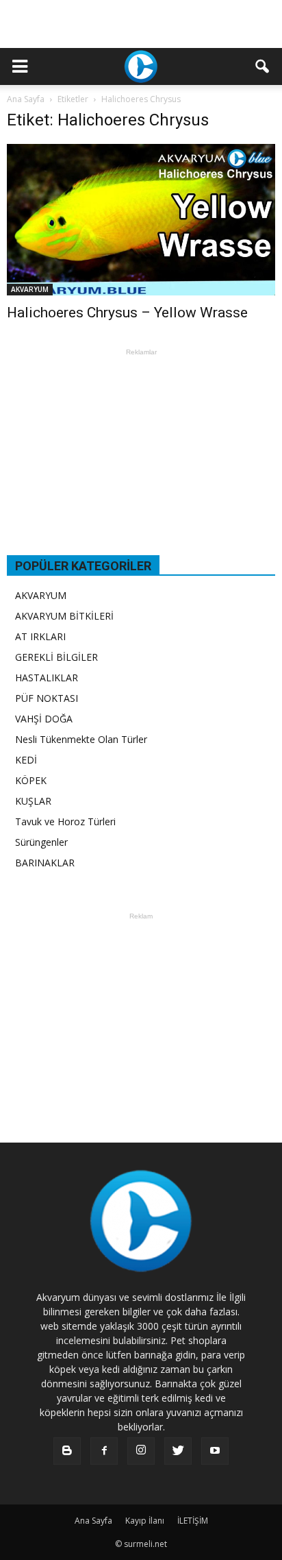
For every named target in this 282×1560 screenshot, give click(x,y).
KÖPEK (31, 780)
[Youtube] (215, 1451)
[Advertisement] (141, 24)
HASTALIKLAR (46, 677)
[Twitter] (178, 1451)
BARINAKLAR (45, 862)
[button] (263, 66)
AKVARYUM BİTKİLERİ (64, 615)
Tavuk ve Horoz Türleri (65, 821)
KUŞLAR (33, 800)
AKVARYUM (30, 289)
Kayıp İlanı (144, 1520)
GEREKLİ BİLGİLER (56, 656)
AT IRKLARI (40, 636)
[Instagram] (141, 1451)
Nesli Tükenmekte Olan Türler (81, 739)
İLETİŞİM (192, 1520)
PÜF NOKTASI (46, 698)
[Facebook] (104, 1451)
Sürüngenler (41, 842)
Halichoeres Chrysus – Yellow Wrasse (127, 312)
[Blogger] (67, 1451)
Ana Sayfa (25, 99)
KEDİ (26, 759)
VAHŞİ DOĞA (44, 718)
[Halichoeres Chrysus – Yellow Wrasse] (141, 219)
